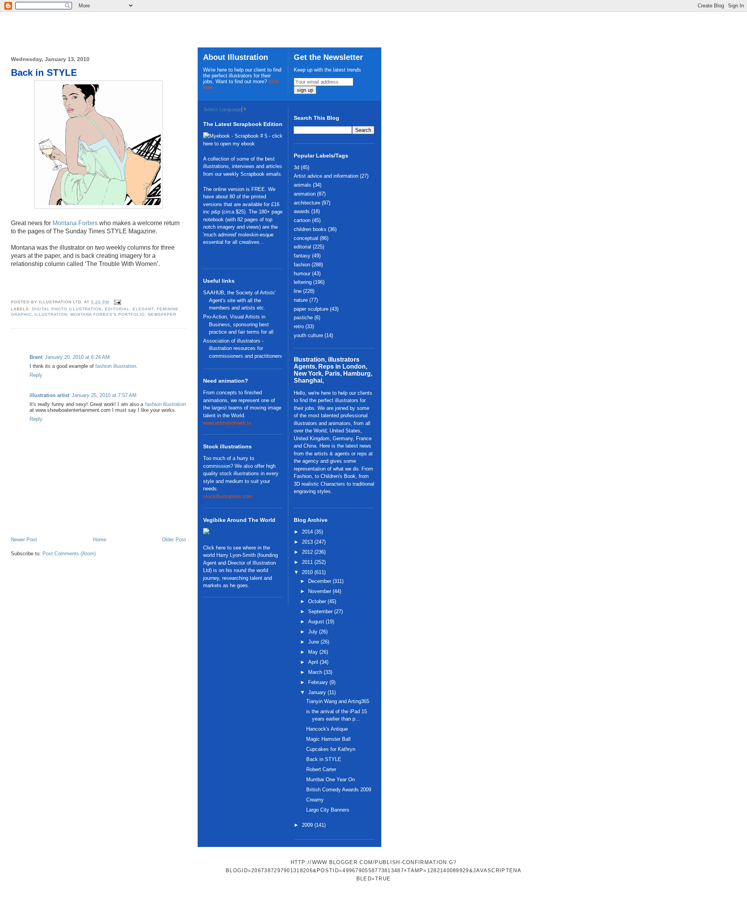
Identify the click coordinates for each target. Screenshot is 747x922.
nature (301, 300)
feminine (168, 309)
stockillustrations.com (228, 496)
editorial (117, 309)
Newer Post (24, 539)
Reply (36, 375)
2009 (308, 825)
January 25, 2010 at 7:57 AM (104, 395)
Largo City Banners (327, 810)
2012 (308, 552)
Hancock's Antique (327, 729)
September (321, 611)
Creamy (315, 800)
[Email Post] (116, 302)
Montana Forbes (75, 223)
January (318, 692)
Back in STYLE (44, 72)
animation (305, 194)
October (318, 601)
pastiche (303, 317)
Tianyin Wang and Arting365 (337, 701)
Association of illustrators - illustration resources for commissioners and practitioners (242, 348)
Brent (36, 357)
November (320, 591)
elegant (143, 309)
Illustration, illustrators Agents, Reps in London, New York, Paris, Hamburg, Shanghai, (333, 370)
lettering (303, 282)
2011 (308, 562)
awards (302, 211)
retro (299, 326)
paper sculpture (311, 309)
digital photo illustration (67, 309)
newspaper (162, 314)
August (317, 622)
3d (296, 167)
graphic (21, 314)
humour (302, 273)
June (314, 642)
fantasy (302, 256)
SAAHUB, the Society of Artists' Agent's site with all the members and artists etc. (239, 300)
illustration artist (49, 395)
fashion (302, 265)
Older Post (174, 539)
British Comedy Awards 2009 (338, 790)
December (320, 581)
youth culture (308, 335)
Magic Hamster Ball (328, 739)
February (319, 682)
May (313, 652)
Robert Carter (321, 769)
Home (99, 539)
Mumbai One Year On (330, 779)
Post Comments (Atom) (69, 553)
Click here (214, 548)
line (298, 291)
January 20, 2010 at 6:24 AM (77, 357)
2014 (308, 532)
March (316, 672)
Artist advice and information (326, 176)
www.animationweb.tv (227, 423)
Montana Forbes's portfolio (107, 314)
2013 (308, 542)
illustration (51, 314)
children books (310, 229)
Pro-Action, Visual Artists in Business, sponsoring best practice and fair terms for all (238, 324)
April (314, 662)
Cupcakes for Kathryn (330, 749)
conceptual (306, 238)
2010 (308, 572)
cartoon (302, 220)
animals (302, 185)
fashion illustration (115, 366)
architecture (307, 203)
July (313, 632)
